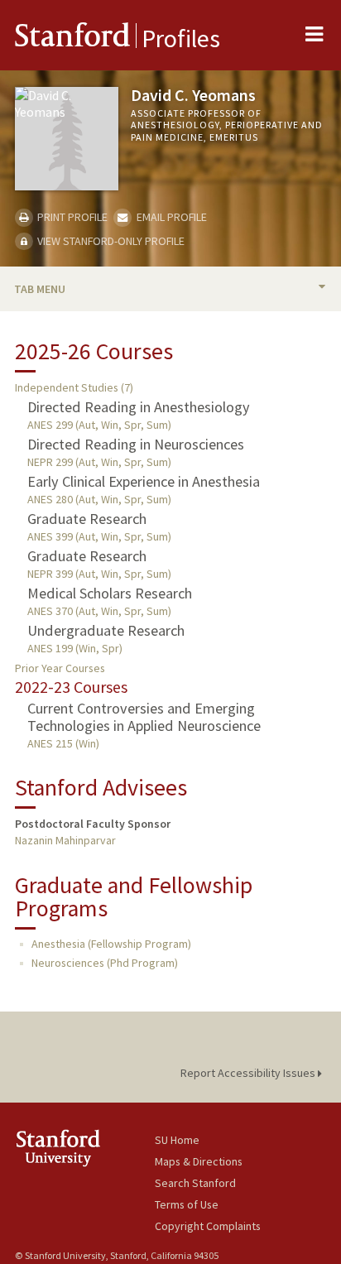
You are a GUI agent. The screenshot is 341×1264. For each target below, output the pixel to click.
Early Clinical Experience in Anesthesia (143, 481)
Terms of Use (187, 1204)
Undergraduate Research (106, 630)
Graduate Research (86, 518)
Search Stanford (195, 1182)
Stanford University (85, 1147)
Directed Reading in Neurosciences (135, 444)
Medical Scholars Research (109, 593)
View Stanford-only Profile (110, 240)
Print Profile (71, 216)
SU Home (177, 1139)
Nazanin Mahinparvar (65, 840)
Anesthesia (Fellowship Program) (111, 943)
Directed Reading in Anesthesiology (138, 406)
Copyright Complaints (208, 1225)
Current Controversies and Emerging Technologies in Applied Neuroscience (144, 717)
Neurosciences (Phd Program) (104, 962)
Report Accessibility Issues (249, 1072)
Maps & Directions (199, 1161)
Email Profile (170, 216)
